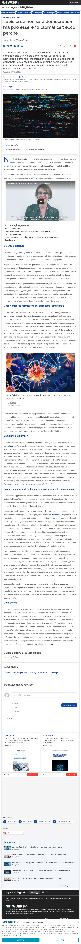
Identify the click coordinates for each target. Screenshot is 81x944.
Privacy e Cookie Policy (36, 898)
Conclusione (10, 240)
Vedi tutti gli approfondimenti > (67, 886)
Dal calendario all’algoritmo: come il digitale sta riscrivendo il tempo (31, 673)
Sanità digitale (21, 13)
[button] (5, 7)
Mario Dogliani (8, 87)
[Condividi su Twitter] (11, 46)
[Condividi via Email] (14, 46)
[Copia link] (18, 46)
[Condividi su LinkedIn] (7, 46)
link (11, 446)
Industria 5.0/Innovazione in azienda (53, 13)
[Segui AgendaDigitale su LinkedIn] (43, 892)
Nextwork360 (10, 909)
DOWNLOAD (32, 775)
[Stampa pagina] (22, 46)
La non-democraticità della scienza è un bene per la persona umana (32, 237)
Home (5, 40)
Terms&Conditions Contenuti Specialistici (58, 898)
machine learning (58, 515)
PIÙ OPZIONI (59, 940)
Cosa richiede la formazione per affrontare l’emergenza (27, 231)
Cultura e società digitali (19, 40)
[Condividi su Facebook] (4, 46)
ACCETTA (20, 940)
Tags (18, 898)
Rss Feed (25, 898)
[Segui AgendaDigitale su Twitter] (47, 892)
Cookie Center (10, 900)
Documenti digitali (34, 13)
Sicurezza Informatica (8, 13)
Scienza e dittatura (12, 229)
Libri (67, 13)
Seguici (33, 892)
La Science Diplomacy (14, 234)
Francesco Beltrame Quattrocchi (15, 77)
